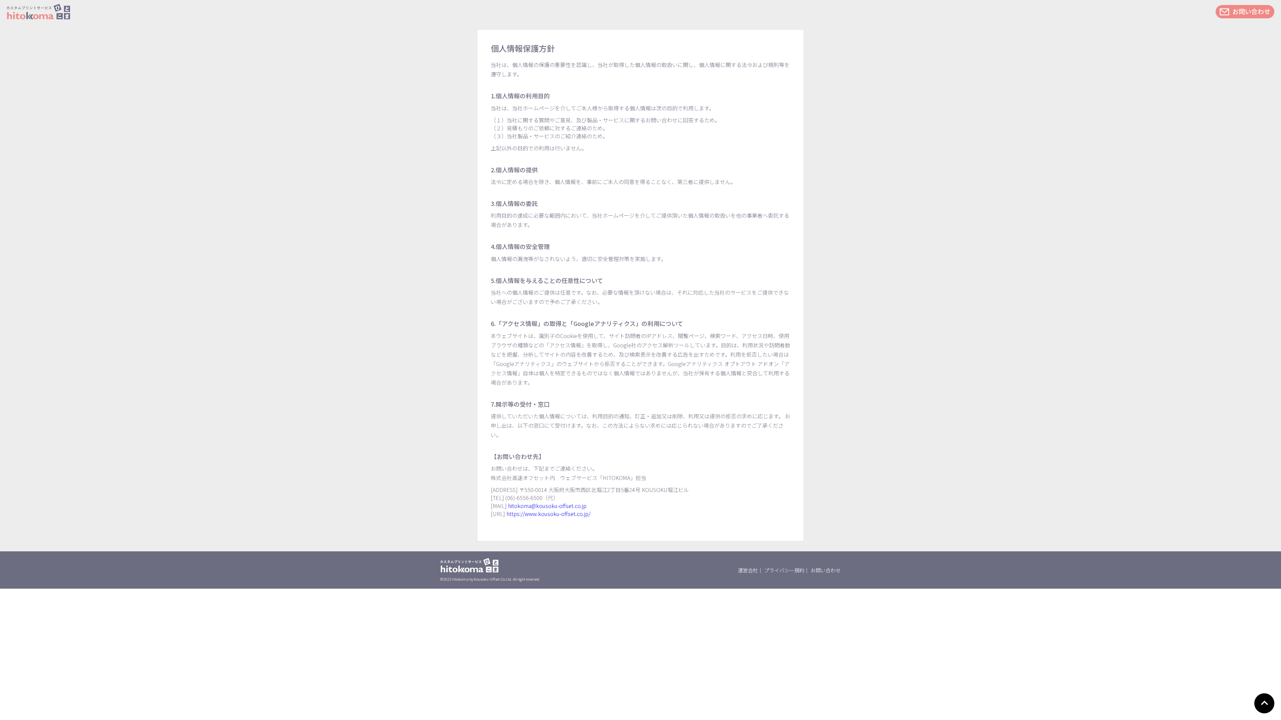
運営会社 (748, 570)
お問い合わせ (1251, 11)
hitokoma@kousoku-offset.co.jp (547, 506)
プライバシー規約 (784, 570)
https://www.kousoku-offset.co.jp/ (548, 514)
